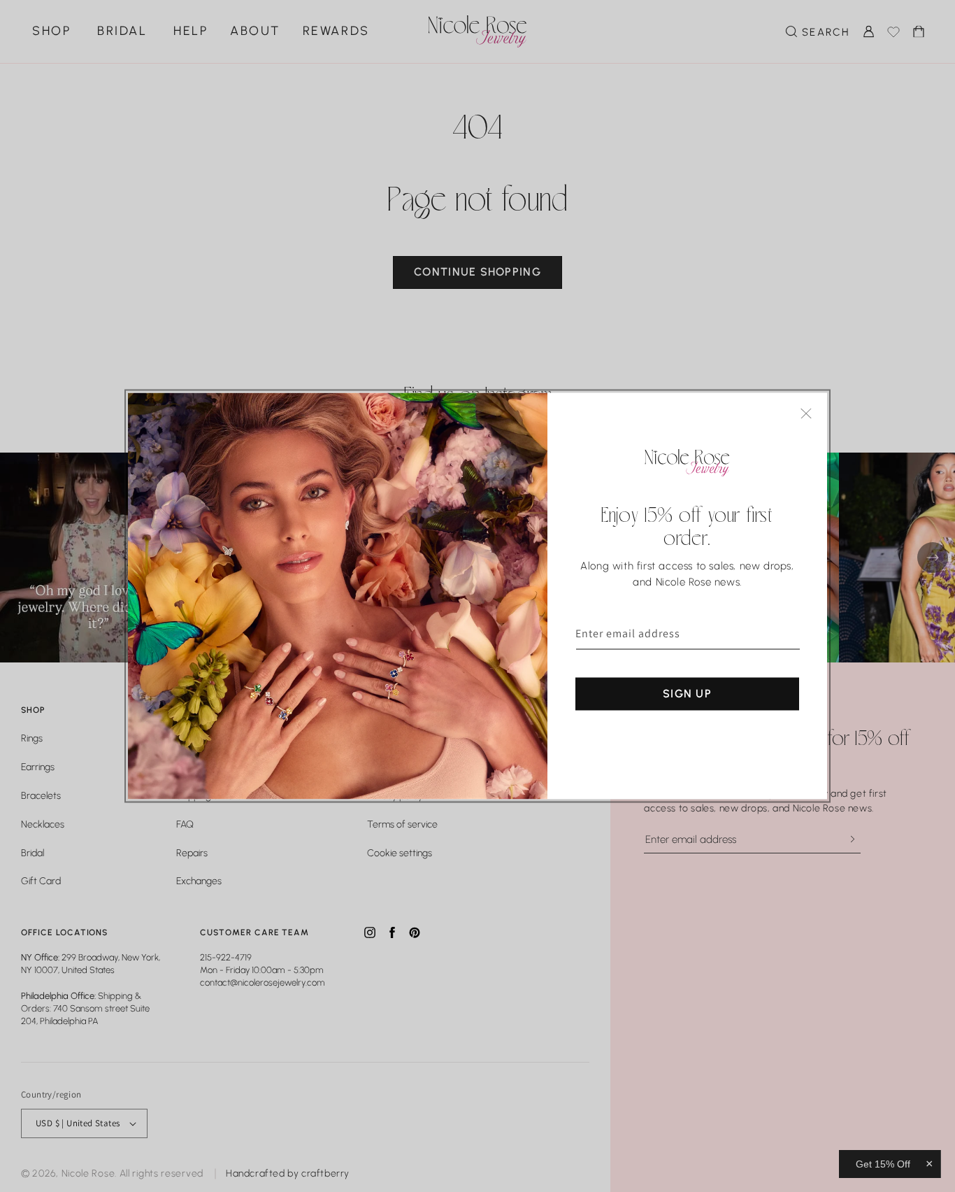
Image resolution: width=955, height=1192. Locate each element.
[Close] (806, 413)
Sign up (687, 693)
